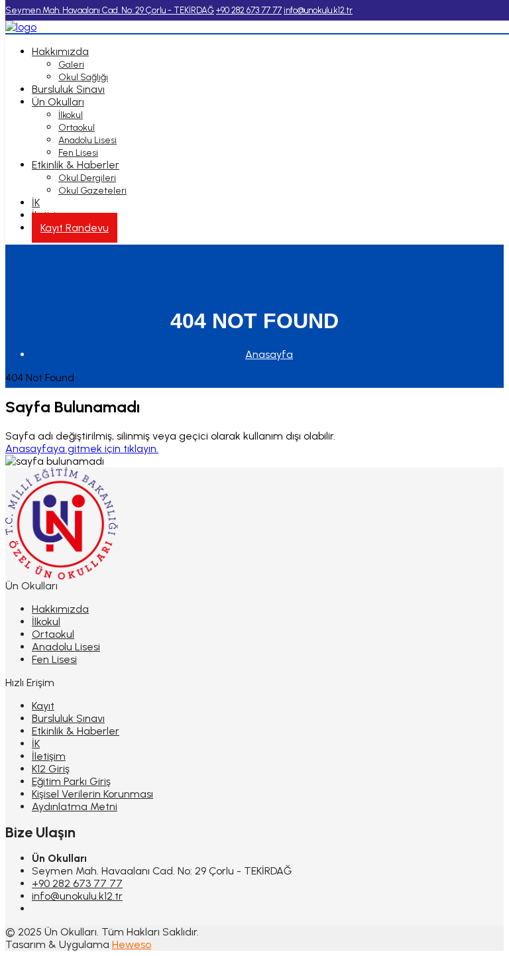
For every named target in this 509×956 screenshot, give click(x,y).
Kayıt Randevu (74, 227)
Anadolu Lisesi (87, 140)
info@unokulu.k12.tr (77, 896)
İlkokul (70, 115)
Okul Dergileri (87, 178)
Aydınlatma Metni (74, 806)
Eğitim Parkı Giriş (71, 781)
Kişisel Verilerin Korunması (92, 794)
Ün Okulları (58, 101)
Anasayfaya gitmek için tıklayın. (81, 448)
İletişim (49, 756)
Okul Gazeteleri (92, 190)
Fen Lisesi (78, 152)
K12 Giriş (51, 768)
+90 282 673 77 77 (77, 883)
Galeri (71, 64)
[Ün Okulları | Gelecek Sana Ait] (20, 27)
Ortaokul (76, 127)
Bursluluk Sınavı (68, 89)
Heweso (131, 944)
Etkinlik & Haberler (75, 164)
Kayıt (43, 705)
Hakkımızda (60, 51)
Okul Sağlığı (83, 77)
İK (36, 202)
